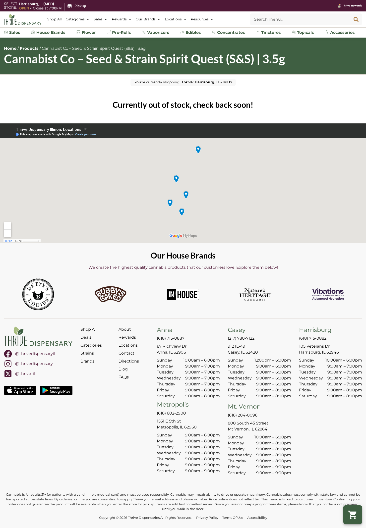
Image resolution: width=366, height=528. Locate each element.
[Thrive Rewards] (339, 6)
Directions (129, 361)
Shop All (54, 19)
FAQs (124, 377)
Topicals (305, 32)
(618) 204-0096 (242, 415)
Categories (75, 19)
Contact (126, 353)
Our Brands (146, 19)
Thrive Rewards (352, 5)
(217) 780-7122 (241, 338)
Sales (98, 19)
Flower (88, 32)
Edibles (192, 32)
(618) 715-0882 (312, 338)
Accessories (342, 32)
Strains (87, 353)
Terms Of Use (232, 518)
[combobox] (300, 19)
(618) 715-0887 (170, 338)
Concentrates (230, 32)
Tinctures (270, 32)
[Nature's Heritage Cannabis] (255, 294)
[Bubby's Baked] (110, 294)
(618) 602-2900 (171, 413)
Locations (173, 19)
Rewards (119, 19)
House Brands (50, 32)
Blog (123, 369)
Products (29, 48)
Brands (87, 361)
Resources (200, 19)
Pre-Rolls (121, 32)
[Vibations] (328, 294)
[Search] (356, 19)
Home (10, 48)
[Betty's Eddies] (38, 294)
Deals (85, 337)
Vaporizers (157, 32)
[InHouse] (183, 294)
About (125, 329)
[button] (53, 6)
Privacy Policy (207, 518)
